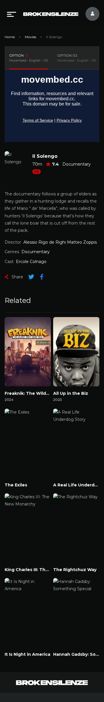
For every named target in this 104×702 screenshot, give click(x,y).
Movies (30, 37)
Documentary (76, 164)
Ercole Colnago (31, 261)
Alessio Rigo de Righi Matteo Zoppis (60, 242)
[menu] (11, 14)
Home (10, 37)
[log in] (89, 14)
